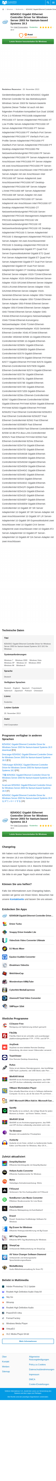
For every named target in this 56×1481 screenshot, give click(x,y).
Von (19, 27)
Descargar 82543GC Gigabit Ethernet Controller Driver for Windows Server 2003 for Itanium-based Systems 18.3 (27, 757)
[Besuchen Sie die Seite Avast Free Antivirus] (28, 35)
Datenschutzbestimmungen (41, 1369)
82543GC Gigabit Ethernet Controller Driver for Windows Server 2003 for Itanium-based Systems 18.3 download (27, 747)
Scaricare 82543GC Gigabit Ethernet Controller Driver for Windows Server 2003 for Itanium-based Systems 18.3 (27, 788)
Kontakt (5, 1362)
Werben (5, 1366)
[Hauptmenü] (53, 2)
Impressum (34, 1374)
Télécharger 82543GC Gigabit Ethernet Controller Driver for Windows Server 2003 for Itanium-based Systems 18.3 (25, 768)
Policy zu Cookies (37, 1364)
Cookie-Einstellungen (39, 1384)
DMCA (32, 1379)
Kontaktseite (17, 899)
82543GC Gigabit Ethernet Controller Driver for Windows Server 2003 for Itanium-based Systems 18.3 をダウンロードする (27, 798)
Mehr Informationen (28, 1341)
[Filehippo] (9, 2)
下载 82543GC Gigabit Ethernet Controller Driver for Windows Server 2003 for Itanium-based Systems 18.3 (27, 776)
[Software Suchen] (48, 2)
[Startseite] (3, 9)
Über (4, 1357)
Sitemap (6, 1371)
